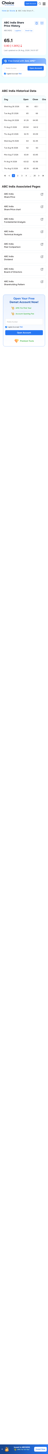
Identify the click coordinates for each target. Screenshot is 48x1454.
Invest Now (40, 1449)
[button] (37, 23)
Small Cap (28, 31)
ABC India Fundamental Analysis (14, 220)
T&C (20, 74)
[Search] (40, 4)
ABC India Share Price (9, 195)
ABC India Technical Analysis (13, 233)
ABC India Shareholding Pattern (14, 283)
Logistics (18, 31)
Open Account (36, 68)
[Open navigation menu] (44, 4)
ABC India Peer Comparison (12, 245)
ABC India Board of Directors (13, 270)
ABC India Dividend (9, 258)
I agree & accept (14, 74)
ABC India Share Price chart (12, 208)
